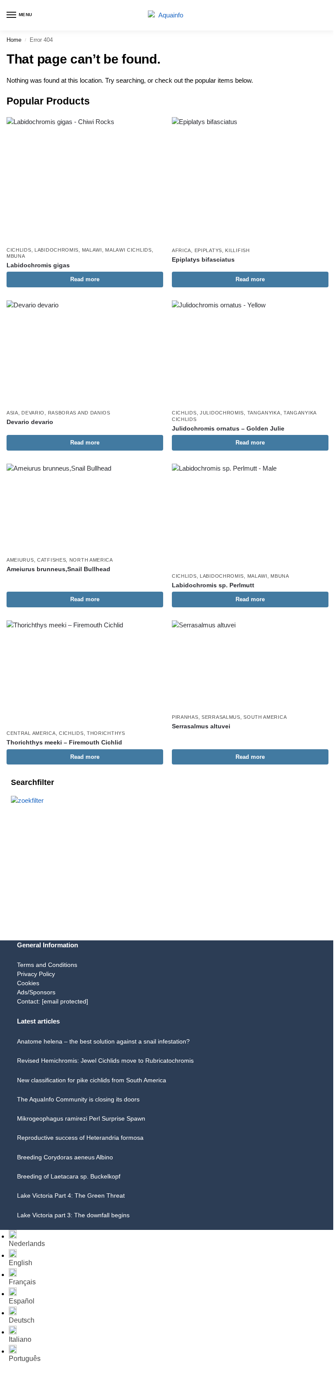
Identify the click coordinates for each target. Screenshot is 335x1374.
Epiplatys (208, 250)
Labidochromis (56, 250)
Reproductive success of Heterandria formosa (80, 1137)
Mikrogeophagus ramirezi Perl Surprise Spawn (81, 1118)
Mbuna (16, 256)
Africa (181, 250)
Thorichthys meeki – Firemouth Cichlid (64, 742)
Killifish (237, 250)
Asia (12, 412)
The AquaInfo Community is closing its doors (78, 1099)
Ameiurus (20, 559)
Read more (84, 279)
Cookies (28, 983)
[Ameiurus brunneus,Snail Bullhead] (85, 508)
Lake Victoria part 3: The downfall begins (73, 1215)
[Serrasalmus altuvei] (250, 664)
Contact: (52, 1001)
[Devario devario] (85, 352)
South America (265, 717)
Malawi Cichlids (128, 250)
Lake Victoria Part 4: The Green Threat (71, 1195)
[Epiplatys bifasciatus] (250, 179)
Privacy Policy (36, 973)
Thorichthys (106, 733)
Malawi (92, 250)
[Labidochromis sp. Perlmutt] (250, 516)
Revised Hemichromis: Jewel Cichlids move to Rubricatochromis (105, 1060)
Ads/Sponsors (36, 992)
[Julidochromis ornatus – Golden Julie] (250, 352)
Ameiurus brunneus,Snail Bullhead (58, 569)
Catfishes (51, 559)
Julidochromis (222, 412)
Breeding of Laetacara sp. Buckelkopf (68, 1176)
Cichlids (19, 250)
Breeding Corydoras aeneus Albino (65, 1157)
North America (91, 559)
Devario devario (30, 422)
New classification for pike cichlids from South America (91, 1080)
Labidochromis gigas (38, 265)
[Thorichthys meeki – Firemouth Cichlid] (85, 672)
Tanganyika (263, 412)
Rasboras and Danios (79, 412)
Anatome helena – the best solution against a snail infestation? (103, 1041)
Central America (31, 733)
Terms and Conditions (47, 964)
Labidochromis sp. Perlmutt (213, 585)
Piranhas (185, 717)
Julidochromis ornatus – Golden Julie (228, 428)
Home (14, 40)
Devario (32, 412)
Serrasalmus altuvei (201, 726)
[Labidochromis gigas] (85, 179)
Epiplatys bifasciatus (203, 259)
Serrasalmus (221, 717)
